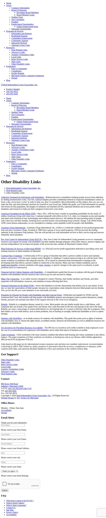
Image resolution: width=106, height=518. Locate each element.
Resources (10, 48)
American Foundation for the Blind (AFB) (18, 214)
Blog (8, 80)
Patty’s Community (19, 69)
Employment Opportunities (22, 24)
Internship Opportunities (21, 29)
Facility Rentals (17, 73)
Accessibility (6, 410)
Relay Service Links (19, 59)
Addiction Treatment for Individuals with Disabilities (22, 197)
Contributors (16, 71)
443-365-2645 (12, 94)
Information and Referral (21, 33)
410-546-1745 (25, 388)
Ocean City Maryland (29, 398)
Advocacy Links (18, 52)
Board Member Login (25, 15)
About (8, 5)
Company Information (20, 8)
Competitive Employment (21, 38)
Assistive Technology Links (22, 55)
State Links (16, 62)
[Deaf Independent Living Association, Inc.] (19, 85)
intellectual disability (9, 265)
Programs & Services (14, 31)
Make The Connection (10, 279)
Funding (14, 22)
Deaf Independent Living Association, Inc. (23, 188)
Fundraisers (11, 66)
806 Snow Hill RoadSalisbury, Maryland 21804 (12, 385)
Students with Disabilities (11, 318)
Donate (14, 78)
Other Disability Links (20, 64)
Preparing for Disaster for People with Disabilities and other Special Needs (31, 295)
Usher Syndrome (8, 335)
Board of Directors (19, 10)
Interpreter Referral (19, 43)
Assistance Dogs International (13, 228)
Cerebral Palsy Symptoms (11, 256)
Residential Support (19, 36)
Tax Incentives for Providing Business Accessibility (22, 328)
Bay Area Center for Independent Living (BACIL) (21, 239)
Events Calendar (13, 89)
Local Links (16, 57)
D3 (18, 398)
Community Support (19, 40)
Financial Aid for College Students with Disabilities (22, 272)
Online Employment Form (27, 26)
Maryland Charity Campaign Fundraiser (27, 76)
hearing (47, 265)
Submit (4, 490)
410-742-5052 (12, 91)
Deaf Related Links (19, 50)
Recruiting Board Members (28, 12)
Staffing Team (17, 17)
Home (8, 3)
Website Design (7, 398)
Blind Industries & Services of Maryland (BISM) (21, 249)
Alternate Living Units (20, 45)
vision (40, 265)
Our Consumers (17, 19)
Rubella (4, 304)
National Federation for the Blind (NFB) (17, 286)
